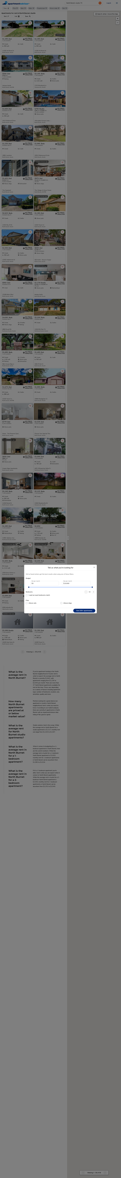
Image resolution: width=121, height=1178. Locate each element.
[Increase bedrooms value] (93, 592)
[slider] (28, 587)
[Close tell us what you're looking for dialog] (94, 567)
